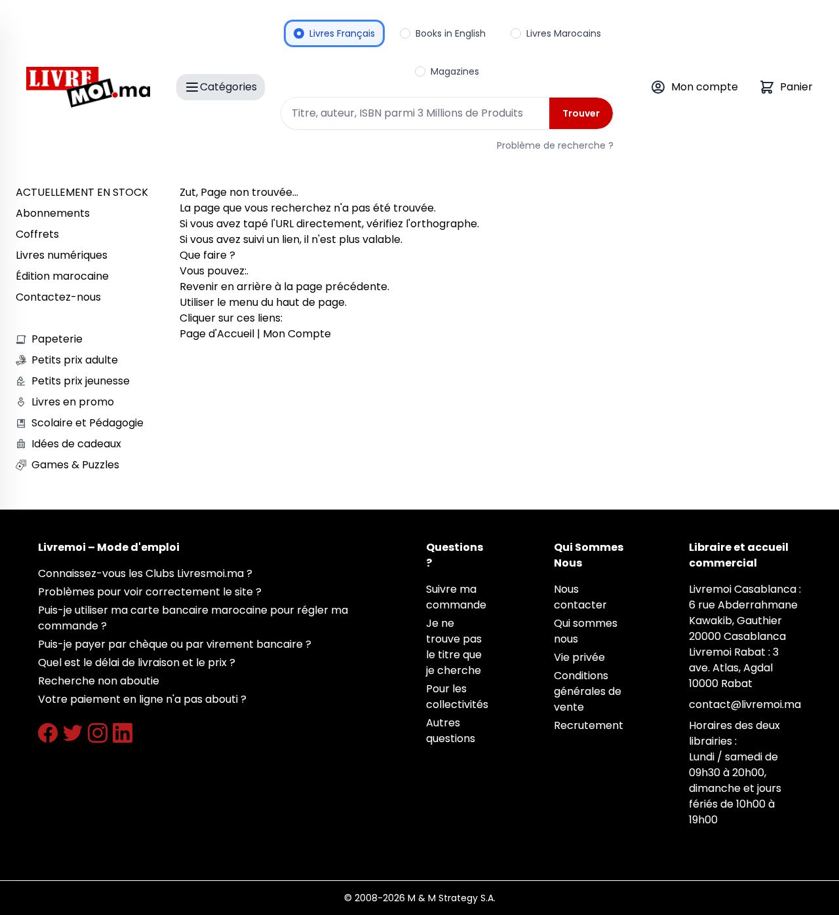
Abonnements (53, 213)
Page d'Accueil (217, 333)
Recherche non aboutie (98, 680)
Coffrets (37, 234)
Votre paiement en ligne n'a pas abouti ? (142, 699)
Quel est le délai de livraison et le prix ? (136, 662)
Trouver (581, 113)
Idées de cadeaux (76, 443)
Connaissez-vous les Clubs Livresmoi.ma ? (145, 573)
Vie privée (579, 657)
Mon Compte (297, 333)
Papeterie (57, 338)
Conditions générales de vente (587, 691)
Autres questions (450, 730)
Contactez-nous (58, 297)
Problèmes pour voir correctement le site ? (150, 591)
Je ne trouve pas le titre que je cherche (454, 647)
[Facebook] (48, 733)
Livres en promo (72, 401)
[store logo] (88, 87)
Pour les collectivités (457, 696)
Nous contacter (580, 597)
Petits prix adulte (74, 359)
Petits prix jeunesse (80, 380)
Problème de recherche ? (555, 145)
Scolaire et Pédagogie (87, 422)
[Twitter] (73, 733)
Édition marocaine (62, 276)
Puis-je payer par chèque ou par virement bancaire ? (174, 644)
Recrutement (588, 725)
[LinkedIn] (122, 733)
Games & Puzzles (75, 464)
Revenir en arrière (226, 286)
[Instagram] (97, 733)
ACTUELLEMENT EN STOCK (82, 192)
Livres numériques (61, 255)
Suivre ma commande (456, 597)
